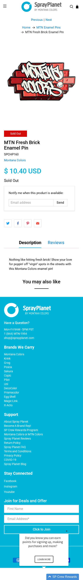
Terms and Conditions (17, 451)
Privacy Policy (12, 455)
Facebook (10, 481)
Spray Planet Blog (15, 464)
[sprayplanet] (41, 7)
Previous (37, 20)
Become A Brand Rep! (17, 425)
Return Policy (12, 442)
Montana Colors (15, 160)
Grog (7, 362)
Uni (6, 384)
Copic (7, 375)
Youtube (9, 492)
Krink (7, 358)
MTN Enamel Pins (48, 27)
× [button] (66, 531)
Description (30, 242)
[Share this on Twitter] (8, 223)
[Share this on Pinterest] (28, 223)
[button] (49, 577)
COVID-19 (10, 459)
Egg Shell (9, 396)
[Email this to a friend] (38, 223)
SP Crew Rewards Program (21, 430)
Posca (8, 367)
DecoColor (10, 388)
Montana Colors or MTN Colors (23, 434)
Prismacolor (11, 392)
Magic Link (11, 401)
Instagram (10, 486)
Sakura (8, 371)
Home (26, 27)
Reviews (56, 242)
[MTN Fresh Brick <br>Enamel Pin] (41, 80)
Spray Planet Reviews (17, 438)
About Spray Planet (16, 421)
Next (49, 20)
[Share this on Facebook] (18, 223)
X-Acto (8, 405)
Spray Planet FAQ (15, 447)
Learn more (44, 559)
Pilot (7, 379)
